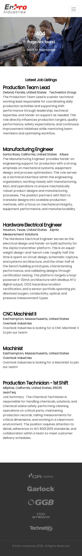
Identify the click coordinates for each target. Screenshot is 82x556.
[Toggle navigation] (73, 9)
